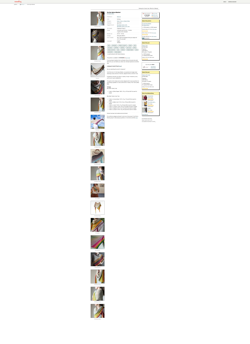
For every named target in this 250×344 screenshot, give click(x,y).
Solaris (149, 108)
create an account (232, 1)
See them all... (145, 114)
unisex (136, 49)
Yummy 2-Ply (145, 45)
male (135, 45)
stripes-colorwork (111, 49)
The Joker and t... (152, 102)
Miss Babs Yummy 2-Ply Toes (123, 26)
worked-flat (110, 52)
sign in (224, 1)
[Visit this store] (145, 67)
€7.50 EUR (147, 15)
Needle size (109, 33)
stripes (134, 47)
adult (109, 45)
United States (153, 67)
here (120, 66)
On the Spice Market (146, 23)
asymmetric (114, 45)
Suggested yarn (110, 24)
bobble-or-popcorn (123, 45)
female (130, 45)
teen (118, 49)
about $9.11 (147, 16)
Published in (109, 16)
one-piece (110, 47)
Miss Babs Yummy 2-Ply (122, 24)
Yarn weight (109, 28)
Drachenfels (150, 96)
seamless (122, 47)
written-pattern (118, 52)
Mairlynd (22, 4)
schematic (116, 47)
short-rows (129, 47)
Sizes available (110, 37)
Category (109, 21)
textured (123, 49)
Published (109, 23)
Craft (108, 19)
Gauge (108, 30)
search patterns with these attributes (116, 54)
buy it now (127, 57)
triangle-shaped (130, 49)
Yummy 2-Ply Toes (146, 75)
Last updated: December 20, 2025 (149, 121)
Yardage (109, 35)
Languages (109, 41)
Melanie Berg (111, 13)
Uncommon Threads (153, 66)
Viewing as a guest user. (148, 8)
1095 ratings (153, 36)
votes (154, 29)
